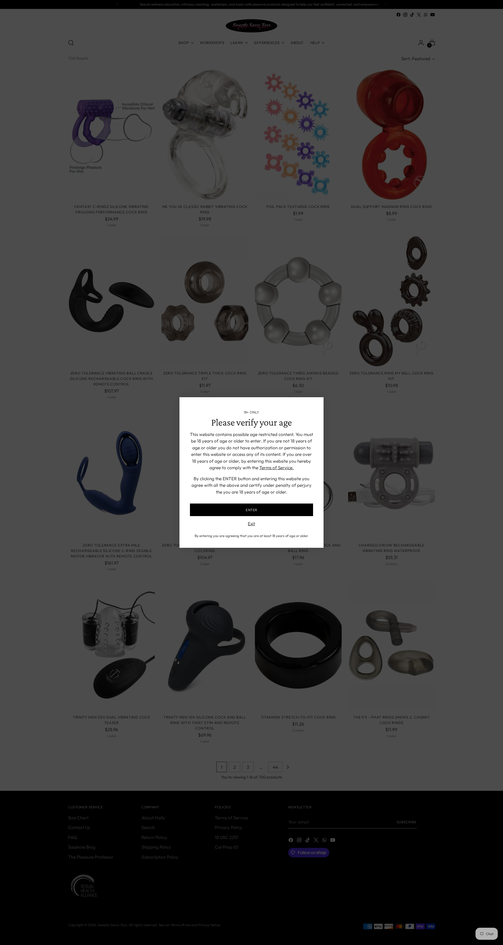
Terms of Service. (276, 467)
